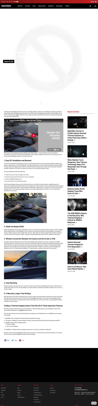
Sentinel (2, 394)
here (34, 334)
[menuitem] (20, 6)
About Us (52, 388)
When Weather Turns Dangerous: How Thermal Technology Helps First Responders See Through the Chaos (77, 164)
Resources (50, 6)
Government (36, 390)
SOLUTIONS (27, 6)
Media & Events (41, 6)
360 (2, 392)
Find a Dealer (52, 392)
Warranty (19, 390)
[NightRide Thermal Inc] (8, 6)
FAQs (18, 388)
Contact (67, 6)
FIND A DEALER (59, 6)
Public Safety (36, 388)
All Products (3, 388)
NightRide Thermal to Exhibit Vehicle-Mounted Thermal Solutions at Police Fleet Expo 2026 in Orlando (77, 135)
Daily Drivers (36, 397)
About (34, 6)
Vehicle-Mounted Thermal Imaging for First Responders (75, 244)
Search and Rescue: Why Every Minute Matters (77, 267)
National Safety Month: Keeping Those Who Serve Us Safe (76, 191)
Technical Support (21, 397)
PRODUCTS (20, 6)
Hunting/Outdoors (37, 392)
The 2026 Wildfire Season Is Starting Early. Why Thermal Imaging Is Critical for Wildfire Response (77, 217)
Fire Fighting (36, 399)
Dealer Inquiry (52, 390)
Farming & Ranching (38, 394)
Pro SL (2, 397)
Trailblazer (3, 390)
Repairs (18, 392)
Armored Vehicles (37, 401)
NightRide (21, 310)
